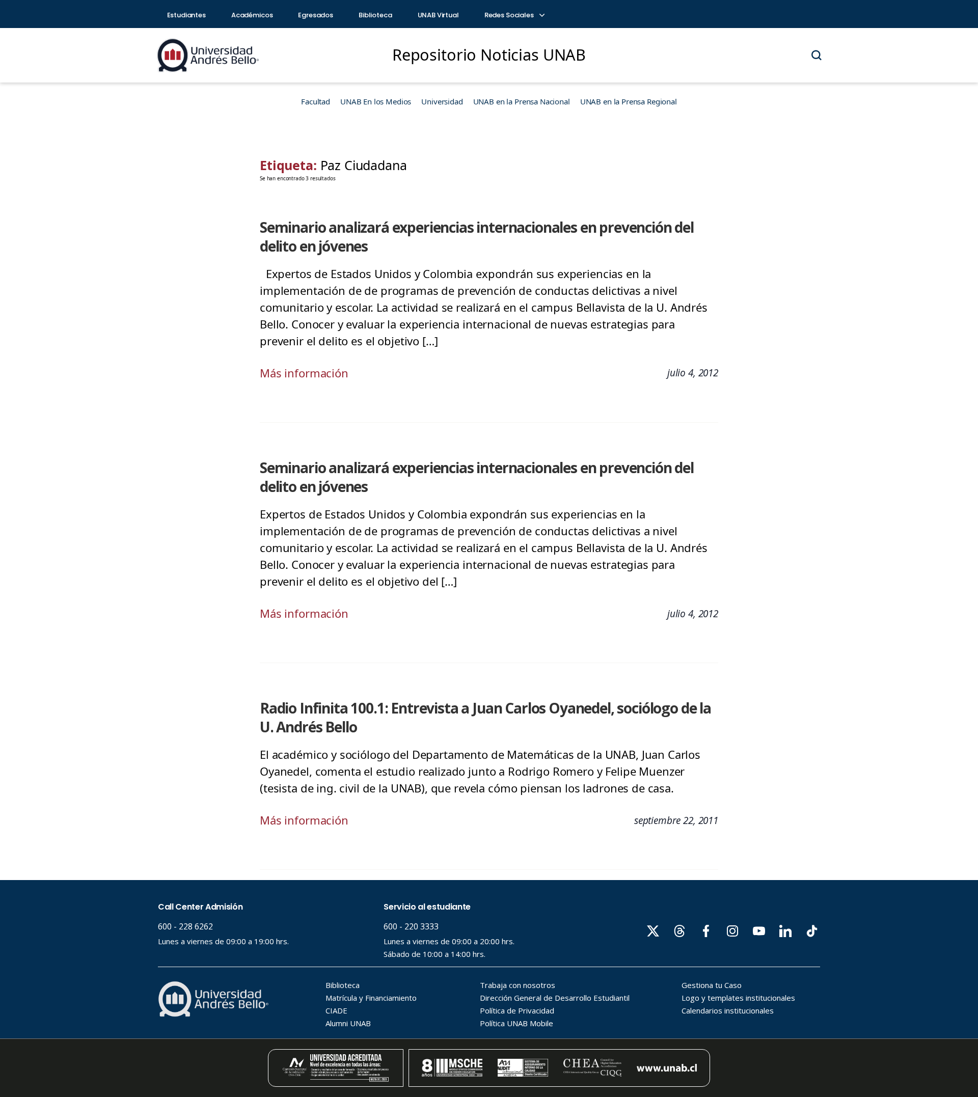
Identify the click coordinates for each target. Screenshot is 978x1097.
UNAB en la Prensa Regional (628, 101)
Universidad (442, 101)
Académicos (252, 15)
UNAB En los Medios (375, 101)
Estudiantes (186, 15)
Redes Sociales (509, 15)
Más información (304, 372)
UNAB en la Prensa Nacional (521, 101)
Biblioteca (375, 15)
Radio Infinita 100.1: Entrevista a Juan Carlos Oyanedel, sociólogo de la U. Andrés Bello (485, 717)
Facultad (315, 101)
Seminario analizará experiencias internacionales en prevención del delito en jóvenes (477, 236)
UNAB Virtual (438, 15)
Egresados (315, 15)
